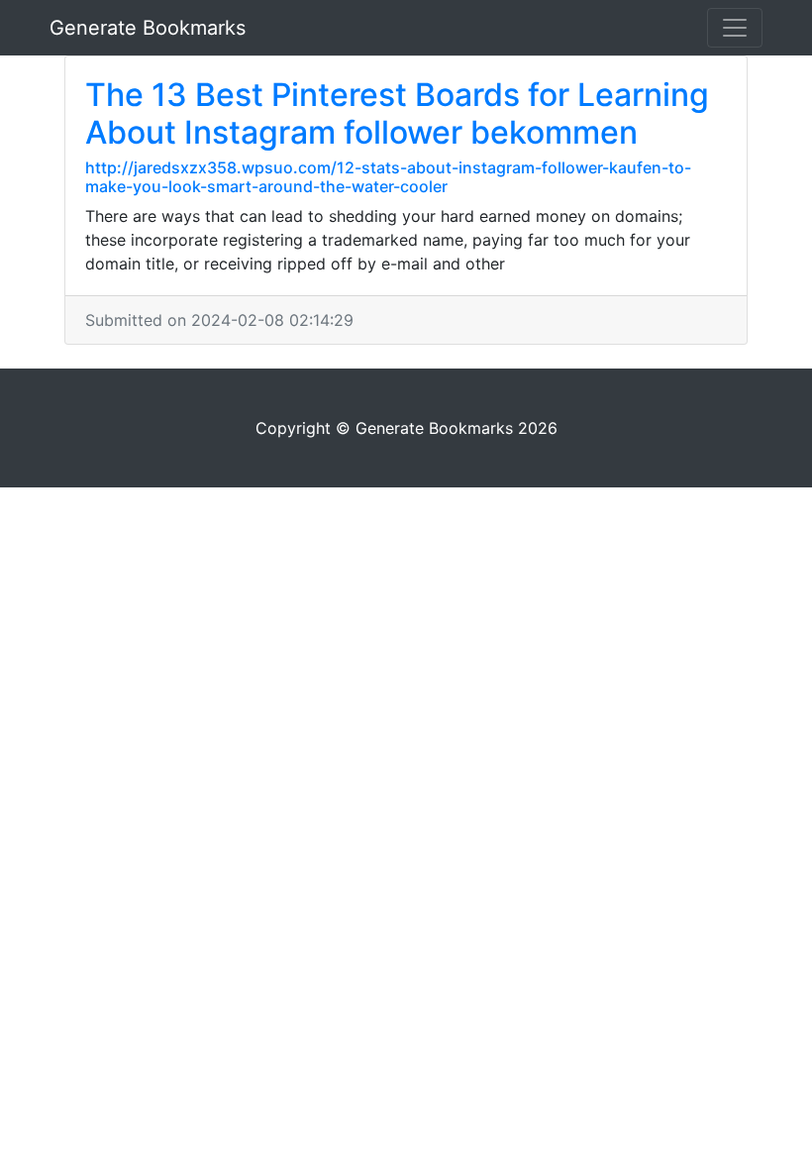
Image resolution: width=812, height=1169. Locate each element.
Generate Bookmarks (148, 28)
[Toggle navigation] (734, 28)
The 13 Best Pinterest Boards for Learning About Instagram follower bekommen (397, 113)
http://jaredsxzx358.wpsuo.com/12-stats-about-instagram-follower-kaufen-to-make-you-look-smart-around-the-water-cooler (388, 177)
